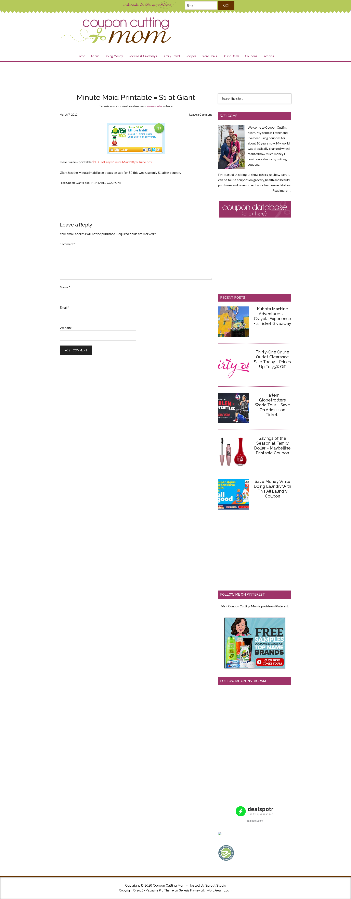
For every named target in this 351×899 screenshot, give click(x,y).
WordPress (214, 890)
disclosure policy (154, 106)
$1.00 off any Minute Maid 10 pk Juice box (122, 162)
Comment (68, 244)
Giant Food (83, 182)
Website (66, 328)
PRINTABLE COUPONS (106, 182)
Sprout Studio (215, 885)
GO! (226, 5)
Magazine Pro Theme (160, 890)
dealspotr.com (255, 820)
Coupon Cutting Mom (116, 30)
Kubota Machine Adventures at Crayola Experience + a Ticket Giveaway (272, 316)
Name (65, 287)
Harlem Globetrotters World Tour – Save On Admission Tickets (272, 405)
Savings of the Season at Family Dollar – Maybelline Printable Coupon (272, 445)
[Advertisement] (175, 75)
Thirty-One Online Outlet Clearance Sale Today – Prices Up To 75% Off (272, 359)
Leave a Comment (200, 114)
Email (64, 307)
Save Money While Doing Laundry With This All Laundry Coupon (272, 489)
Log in (228, 890)
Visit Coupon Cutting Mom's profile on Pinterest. (255, 606)
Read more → (281, 190)
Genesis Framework (192, 890)
